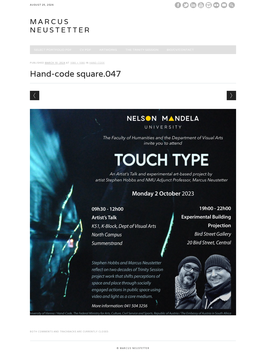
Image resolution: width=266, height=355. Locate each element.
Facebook (178, 5)
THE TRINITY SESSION (141, 50)
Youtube (201, 5)
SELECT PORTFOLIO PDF (52, 50)
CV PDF (85, 50)
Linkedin (193, 5)
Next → (231, 95)
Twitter (185, 5)
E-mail (224, 5)
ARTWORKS (108, 50)
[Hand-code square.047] (133, 319)
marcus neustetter (60, 26)
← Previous (34, 95)
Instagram (209, 5)
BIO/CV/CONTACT (180, 50)
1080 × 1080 (77, 62)
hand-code (97, 62)
